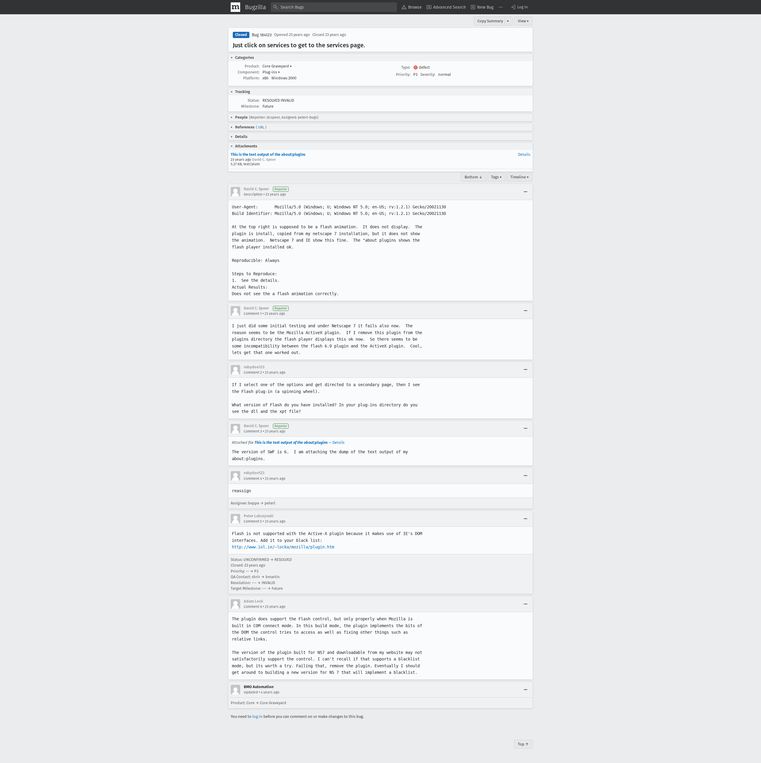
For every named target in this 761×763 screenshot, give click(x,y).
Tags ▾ (496, 177)
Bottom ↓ (473, 177)
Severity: (427, 74)
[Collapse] (525, 191)
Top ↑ (523, 744)
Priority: (403, 74)
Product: (252, 66)
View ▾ (523, 21)
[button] (519, 7)
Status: (254, 100)
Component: (249, 72)
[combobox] (334, 7)
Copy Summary (490, 21)
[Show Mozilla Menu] (235, 7)
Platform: (251, 78)
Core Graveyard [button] (277, 66)
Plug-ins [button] (271, 72)
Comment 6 (253, 607)
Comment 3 (253, 431)
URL (261, 127)
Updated (251, 692)
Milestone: (250, 106)
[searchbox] (334, 7)
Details (524, 154)
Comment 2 (253, 372)
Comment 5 (253, 521)
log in (257, 716)
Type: (405, 67)
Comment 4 (253, 478)
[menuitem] (411, 7)
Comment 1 (253, 314)
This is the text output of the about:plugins (268, 154)
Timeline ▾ (519, 177)
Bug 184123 (262, 34)
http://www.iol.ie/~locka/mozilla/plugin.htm (283, 547)
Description (253, 194)
